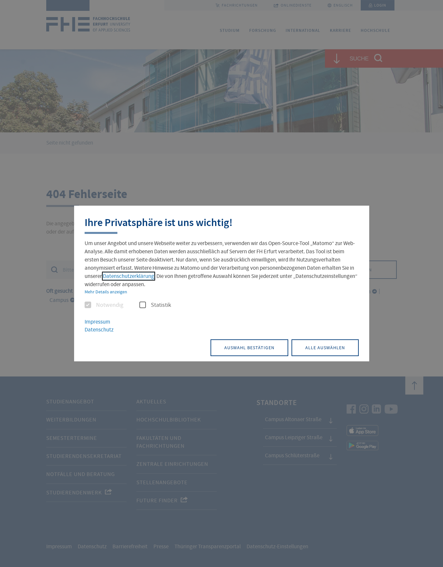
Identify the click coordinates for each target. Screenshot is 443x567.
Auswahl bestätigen (249, 348)
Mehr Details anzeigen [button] (106, 292)
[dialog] (221, 284)
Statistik (161, 305)
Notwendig (109, 305)
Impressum (97, 321)
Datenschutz (99, 329)
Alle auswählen (325, 348)
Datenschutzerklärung (128, 276)
